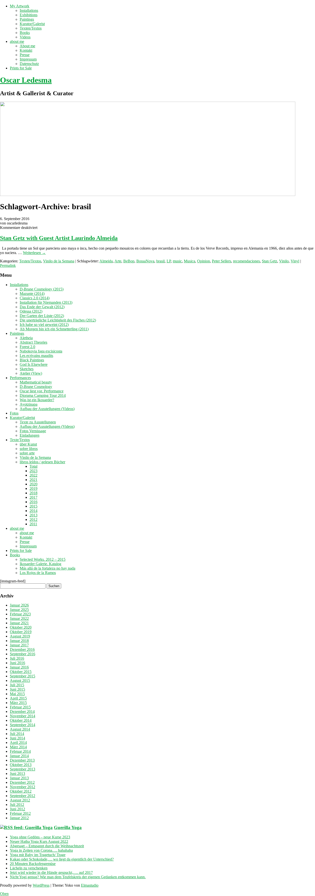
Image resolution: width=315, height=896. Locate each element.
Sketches (26, 369)
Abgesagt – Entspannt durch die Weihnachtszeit (47, 846)
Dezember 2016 (22, 649)
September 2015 (22, 676)
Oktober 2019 (21, 632)
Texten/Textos (31, 28)
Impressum (28, 59)
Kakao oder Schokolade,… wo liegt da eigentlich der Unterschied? (62, 859)
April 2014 (18, 742)
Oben (4, 894)
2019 (33, 488)
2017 (33, 497)
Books (25, 33)
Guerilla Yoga (68, 827)
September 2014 (22, 725)
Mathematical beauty (36, 382)
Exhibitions (28, 15)
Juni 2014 (17, 738)
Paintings (27, 19)
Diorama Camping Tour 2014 (43, 395)
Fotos (14, 413)
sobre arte (27, 453)
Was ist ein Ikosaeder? (37, 400)
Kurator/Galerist (32, 24)
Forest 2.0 (27, 347)
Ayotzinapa (28, 404)
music (177, 261)
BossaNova (145, 261)
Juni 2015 (17, 689)
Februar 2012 (20, 813)
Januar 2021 (19, 623)
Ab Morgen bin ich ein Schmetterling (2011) (54, 329)
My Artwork (19, 6)
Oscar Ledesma (26, 80)
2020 (33, 484)
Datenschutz (29, 64)
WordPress (41, 885)
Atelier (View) (31, 373)
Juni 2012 (17, 809)
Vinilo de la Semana (58, 261)
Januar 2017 (19, 645)
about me (17, 41)
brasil (160, 261)
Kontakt (26, 50)
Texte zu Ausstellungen (38, 422)
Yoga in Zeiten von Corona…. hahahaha (41, 850)
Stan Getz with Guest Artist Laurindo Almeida (59, 238)
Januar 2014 (19, 756)
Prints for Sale (21, 68)
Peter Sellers (221, 261)
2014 (33, 511)
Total (33, 466)
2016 (33, 502)
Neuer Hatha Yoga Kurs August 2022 (39, 841)
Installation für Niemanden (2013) (46, 302)
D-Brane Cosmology (36, 386)
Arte (117, 261)
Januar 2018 (19, 641)
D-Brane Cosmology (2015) (41, 289)
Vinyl (295, 261)
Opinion (203, 261)
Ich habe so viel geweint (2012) (44, 324)
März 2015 (18, 703)
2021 (33, 480)
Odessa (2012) (31, 311)
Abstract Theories (33, 342)
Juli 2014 (17, 734)
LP (169, 261)
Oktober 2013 (21, 765)
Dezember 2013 (22, 760)
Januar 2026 (19, 605)
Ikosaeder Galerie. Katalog (40, 564)
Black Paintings (32, 360)
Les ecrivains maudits (36, 355)
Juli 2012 (17, 804)
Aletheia (26, 338)
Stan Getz (269, 261)
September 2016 (22, 654)
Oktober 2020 (21, 627)
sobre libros (29, 449)
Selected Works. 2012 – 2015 (42, 559)
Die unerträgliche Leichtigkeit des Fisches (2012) (58, 320)
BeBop (128, 261)
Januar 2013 (19, 778)
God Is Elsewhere (33, 364)
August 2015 (20, 680)
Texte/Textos (20, 440)
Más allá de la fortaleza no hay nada (47, 568)
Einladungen (29, 435)
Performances (20, 378)
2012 (33, 519)
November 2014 (22, 716)
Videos (25, 37)
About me (27, 46)
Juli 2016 (17, 658)
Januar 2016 (19, 667)
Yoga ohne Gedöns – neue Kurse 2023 (40, 837)
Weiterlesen (34, 253)
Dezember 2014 (22, 711)
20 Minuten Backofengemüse (33, 864)
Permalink (8, 265)
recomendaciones (246, 261)
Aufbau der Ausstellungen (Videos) (47, 409)
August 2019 (20, 636)
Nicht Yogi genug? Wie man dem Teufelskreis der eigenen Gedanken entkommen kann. (78, 877)
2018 (33, 493)
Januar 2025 (19, 610)
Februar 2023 (20, 614)
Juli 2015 (17, 685)
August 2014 (20, 729)
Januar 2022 (19, 618)
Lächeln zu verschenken (28, 868)
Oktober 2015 (21, 672)
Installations (29, 10)
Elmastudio (89, 885)
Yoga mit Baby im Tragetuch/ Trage (37, 855)
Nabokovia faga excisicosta (41, 351)
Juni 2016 (17, 663)
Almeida (106, 261)
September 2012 (22, 796)
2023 (33, 471)
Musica (189, 261)
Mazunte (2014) (32, 293)
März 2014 (18, 747)
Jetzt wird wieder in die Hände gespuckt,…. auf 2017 (51, 872)
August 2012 (20, 800)
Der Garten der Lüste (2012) (42, 316)
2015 (33, 506)
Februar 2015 (20, 707)
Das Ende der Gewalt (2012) (42, 307)
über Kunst (28, 444)
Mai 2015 (17, 694)
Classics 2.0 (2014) (34, 298)
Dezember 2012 (22, 782)
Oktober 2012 (21, 791)
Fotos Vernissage (33, 431)
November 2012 (22, 787)
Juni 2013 (17, 773)
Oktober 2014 (21, 720)
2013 (33, 515)
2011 (33, 524)
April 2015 (18, 698)
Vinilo (284, 261)
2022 (33, 475)
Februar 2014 (20, 751)
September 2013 (22, 769)
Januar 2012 (19, 818)
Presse (25, 55)
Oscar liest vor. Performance (41, 391)
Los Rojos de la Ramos (38, 573)
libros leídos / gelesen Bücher (42, 462)
